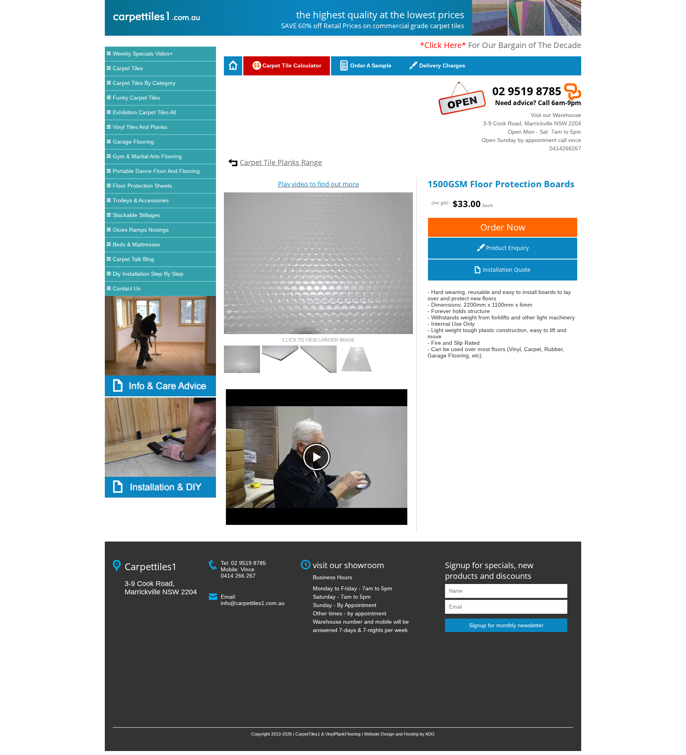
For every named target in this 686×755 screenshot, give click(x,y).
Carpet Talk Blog (133, 259)
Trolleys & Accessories (141, 200)
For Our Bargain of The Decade (500, 45)
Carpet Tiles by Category (144, 83)
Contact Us (127, 288)
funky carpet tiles (136, 97)
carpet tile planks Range (281, 162)
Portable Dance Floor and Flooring (156, 171)
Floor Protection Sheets (142, 186)
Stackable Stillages (136, 215)
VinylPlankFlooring (342, 734)
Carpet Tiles (128, 68)
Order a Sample (370, 65)
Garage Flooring (133, 141)
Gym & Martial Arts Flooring (147, 156)
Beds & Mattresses (136, 244)
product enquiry (507, 248)
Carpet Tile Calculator (291, 65)
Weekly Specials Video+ (143, 53)
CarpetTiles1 (307, 734)
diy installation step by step (148, 274)
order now (502, 227)
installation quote (506, 269)
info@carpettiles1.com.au (253, 603)
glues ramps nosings (141, 230)
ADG (430, 734)
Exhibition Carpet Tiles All (144, 112)
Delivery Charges (442, 65)
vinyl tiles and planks (140, 127)
